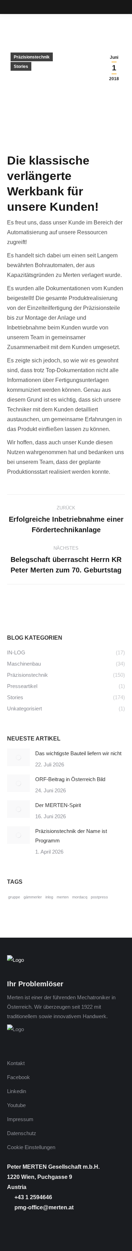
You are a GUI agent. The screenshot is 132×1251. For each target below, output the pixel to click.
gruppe (14, 897)
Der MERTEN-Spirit (58, 805)
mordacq (79, 897)
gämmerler (33, 897)
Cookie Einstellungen (31, 1147)
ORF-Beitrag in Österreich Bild (70, 779)
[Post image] (18, 757)
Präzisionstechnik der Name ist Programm (71, 835)
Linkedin (16, 1091)
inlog (49, 897)
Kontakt (16, 1063)
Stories (21, 66)
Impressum (20, 1119)
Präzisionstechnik (32, 57)
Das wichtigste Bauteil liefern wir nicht (78, 753)
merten (63, 897)
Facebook (18, 1077)
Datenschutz (21, 1133)
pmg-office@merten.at (43, 1207)
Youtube (16, 1105)
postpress (99, 897)
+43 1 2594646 (32, 1197)
